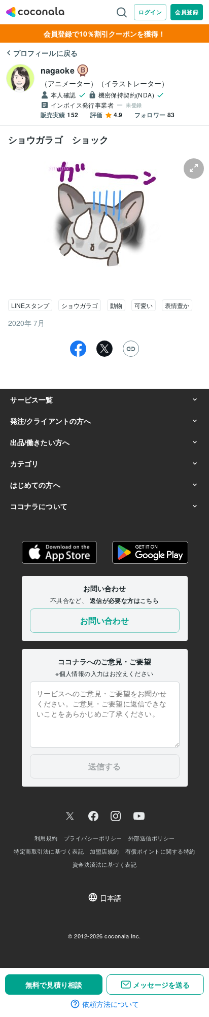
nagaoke (58, 70)
